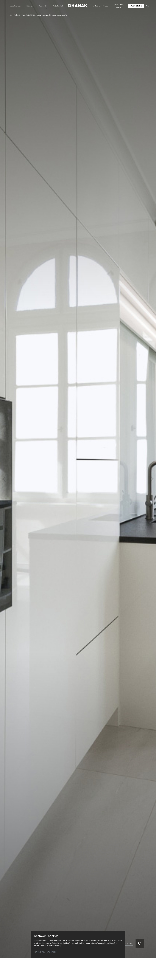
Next (152, 479)
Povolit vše (39, 952)
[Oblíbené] (147, 5)
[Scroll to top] (151, 953)
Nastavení (51, 952)
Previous (4, 479)
